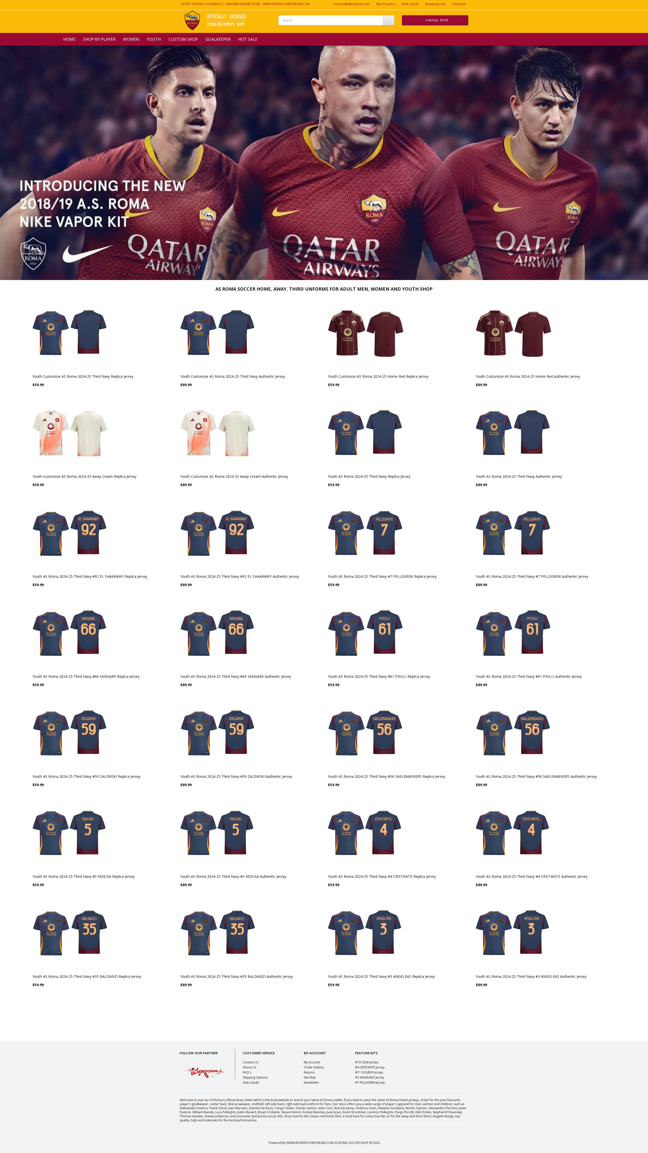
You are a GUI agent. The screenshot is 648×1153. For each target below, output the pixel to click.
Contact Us (250, 1062)
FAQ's (247, 1072)
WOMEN (131, 39)
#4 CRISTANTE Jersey (369, 1067)
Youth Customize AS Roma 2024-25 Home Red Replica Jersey (378, 376)
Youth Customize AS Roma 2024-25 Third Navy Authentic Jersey (232, 376)
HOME (69, 39)
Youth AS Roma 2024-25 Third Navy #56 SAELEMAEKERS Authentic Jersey (536, 776)
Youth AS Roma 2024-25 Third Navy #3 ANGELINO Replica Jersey (381, 976)
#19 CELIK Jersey (366, 1062)
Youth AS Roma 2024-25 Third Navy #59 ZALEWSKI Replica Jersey (86, 776)
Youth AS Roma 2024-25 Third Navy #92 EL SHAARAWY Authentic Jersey (239, 576)
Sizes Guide (251, 1082)
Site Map (310, 1077)
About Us (249, 1067)
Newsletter (311, 1082)
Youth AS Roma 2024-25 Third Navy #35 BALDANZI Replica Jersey (86, 976)
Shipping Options (255, 1077)
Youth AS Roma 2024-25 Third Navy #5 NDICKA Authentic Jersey (233, 876)
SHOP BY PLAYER (99, 39)
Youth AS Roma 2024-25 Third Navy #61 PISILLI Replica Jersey (379, 676)
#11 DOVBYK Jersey (369, 1072)
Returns (309, 1072)
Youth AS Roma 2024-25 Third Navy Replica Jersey (369, 476)
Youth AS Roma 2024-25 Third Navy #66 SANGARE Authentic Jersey (235, 676)
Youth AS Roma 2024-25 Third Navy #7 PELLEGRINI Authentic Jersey (532, 576)
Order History (314, 1067)
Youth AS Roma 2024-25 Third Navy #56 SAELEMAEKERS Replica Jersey (386, 776)
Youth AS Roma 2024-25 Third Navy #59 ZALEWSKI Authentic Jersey (236, 776)
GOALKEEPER (218, 39)
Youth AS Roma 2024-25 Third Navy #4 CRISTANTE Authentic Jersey (532, 876)
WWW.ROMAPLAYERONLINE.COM (286, 4)
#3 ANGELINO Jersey (369, 1077)
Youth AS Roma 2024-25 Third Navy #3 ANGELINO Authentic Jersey (531, 976)
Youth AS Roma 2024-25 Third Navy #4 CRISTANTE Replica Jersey (382, 876)
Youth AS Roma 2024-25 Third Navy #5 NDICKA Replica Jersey (83, 876)
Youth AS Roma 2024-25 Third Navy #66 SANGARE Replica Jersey (85, 676)
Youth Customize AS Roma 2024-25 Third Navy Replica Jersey (82, 376)
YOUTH (154, 39)
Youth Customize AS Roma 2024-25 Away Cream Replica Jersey (84, 476)
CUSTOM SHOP (183, 39)
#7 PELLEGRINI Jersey (370, 1082)
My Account (312, 1062)
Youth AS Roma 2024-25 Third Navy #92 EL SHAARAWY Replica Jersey (89, 576)
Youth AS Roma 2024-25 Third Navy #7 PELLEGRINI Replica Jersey (382, 576)
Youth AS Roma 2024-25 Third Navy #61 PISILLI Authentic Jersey (529, 676)
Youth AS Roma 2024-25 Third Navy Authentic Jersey (519, 476)
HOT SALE (247, 39)
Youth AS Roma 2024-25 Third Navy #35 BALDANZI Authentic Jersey (236, 976)
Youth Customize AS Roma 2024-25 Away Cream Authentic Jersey (234, 476)
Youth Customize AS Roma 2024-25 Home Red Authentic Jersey (528, 376)
